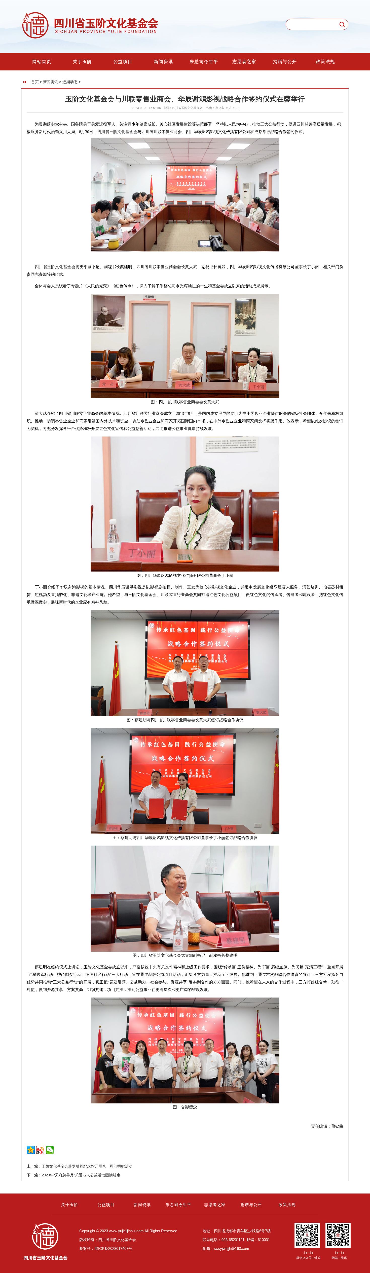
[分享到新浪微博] (40, 1150)
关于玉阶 (82, 61)
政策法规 (325, 61)
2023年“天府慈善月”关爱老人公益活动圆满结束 (81, 1175)
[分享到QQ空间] (31, 1150)
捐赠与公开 (285, 61)
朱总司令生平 (204, 61)
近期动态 (70, 82)
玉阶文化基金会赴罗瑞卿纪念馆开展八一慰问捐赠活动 (87, 1166)
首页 (35, 82)
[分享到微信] (50, 1150)
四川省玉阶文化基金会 (117, 132)
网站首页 (41, 61)
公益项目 (122, 61)
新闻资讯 (163, 61)
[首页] (90, 38)
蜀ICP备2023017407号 (113, 1248)
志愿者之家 (244, 61)
